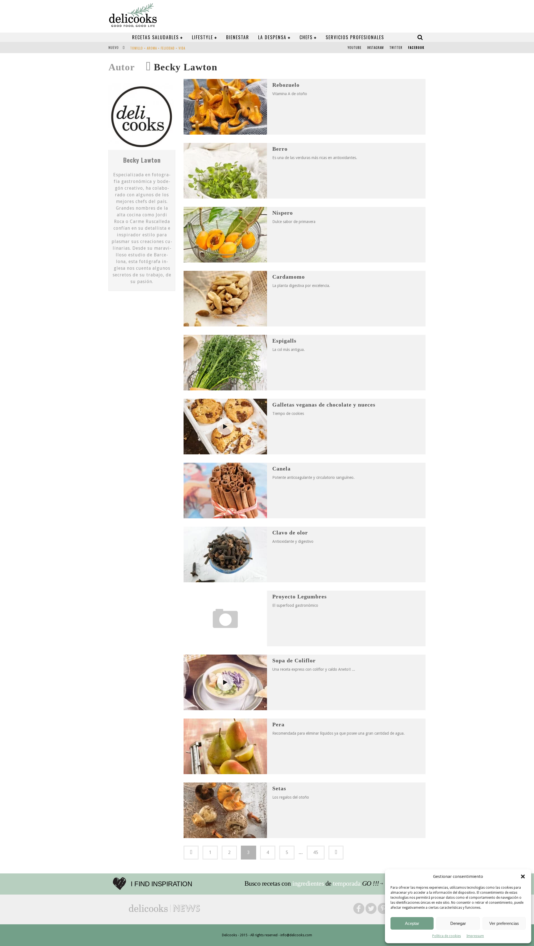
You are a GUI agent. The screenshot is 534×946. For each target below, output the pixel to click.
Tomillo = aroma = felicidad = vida (157, 48)
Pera (278, 724)
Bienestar (237, 37)
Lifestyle (202, 37)
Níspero (282, 213)
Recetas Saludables (155, 37)
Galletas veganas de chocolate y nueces (323, 405)
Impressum (475, 936)
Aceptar (412, 923)
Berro (280, 149)
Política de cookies (446, 936)
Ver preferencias (504, 923)
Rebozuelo (286, 85)
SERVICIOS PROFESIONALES (355, 37)
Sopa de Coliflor (294, 660)
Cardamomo (288, 277)
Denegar (458, 923)
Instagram (375, 47)
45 (315, 852)
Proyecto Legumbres (299, 596)
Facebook (416, 47)
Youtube (355, 47)
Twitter (395, 47)
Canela (281, 468)
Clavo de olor (290, 532)
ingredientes (308, 883)
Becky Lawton (142, 159)
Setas (279, 788)
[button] (523, 876)
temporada (346, 883)
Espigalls (284, 341)
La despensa (272, 37)
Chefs (306, 37)
